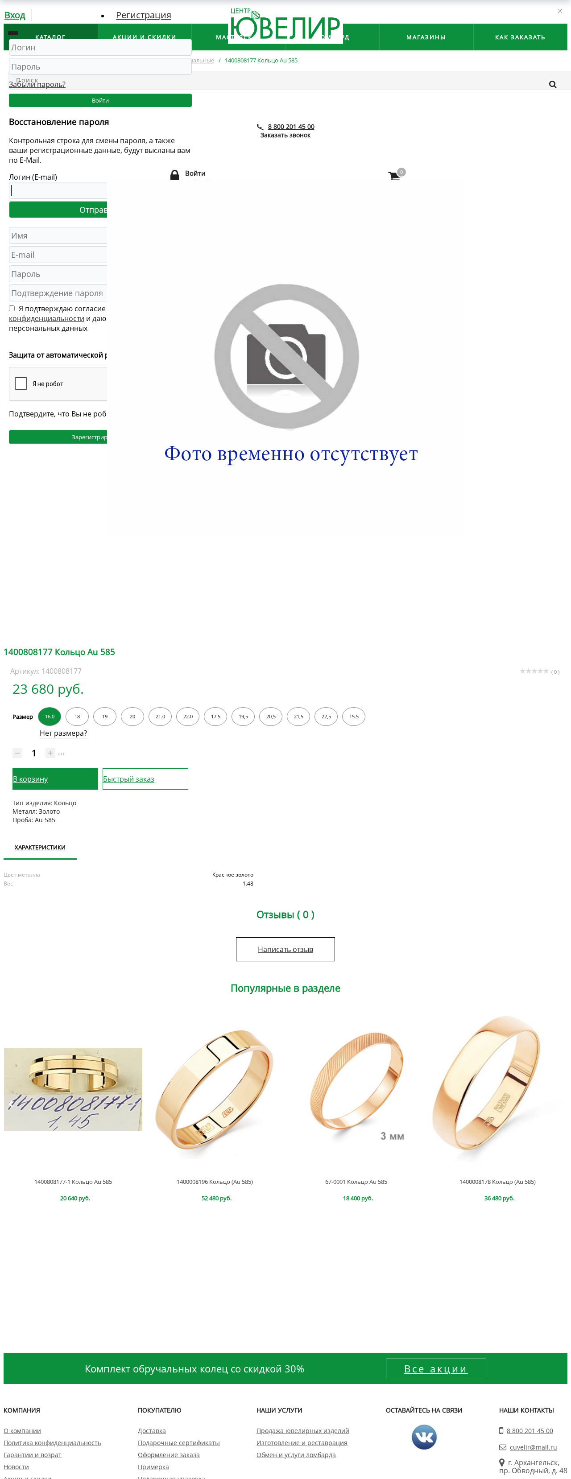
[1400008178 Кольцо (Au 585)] (498, 1089)
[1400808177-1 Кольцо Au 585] (73, 1089)
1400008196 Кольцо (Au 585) (215, 1182)
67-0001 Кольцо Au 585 (356, 1182)
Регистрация (143, 15)
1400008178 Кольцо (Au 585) (497, 1182)
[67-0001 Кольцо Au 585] (356, 1089)
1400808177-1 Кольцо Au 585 (73, 1182)
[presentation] (10, 1104)
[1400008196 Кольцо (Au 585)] (214, 1089)
